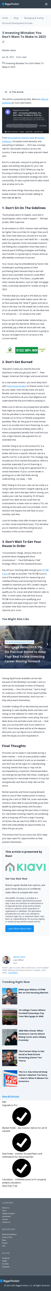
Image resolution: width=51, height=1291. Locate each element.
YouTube (5, 1264)
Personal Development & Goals (17, 23)
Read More (13, 972)
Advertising (6, 1216)
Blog (16, 18)
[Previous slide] (2, 644)
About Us (5, 1208)
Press (4, 1211)
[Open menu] (46, 4)
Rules (4, 1240)
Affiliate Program (8, 1213)
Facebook (5, 1258)
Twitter (4, 1261)
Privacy (4, 1243)
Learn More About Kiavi (19, 928)
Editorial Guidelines (9, 1234)
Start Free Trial (9, 1185)
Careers (5, 1219)
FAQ (3, 1246)
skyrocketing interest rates (21, 137)
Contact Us (6, 1222)
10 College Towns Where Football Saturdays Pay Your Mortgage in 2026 (32, 1013)
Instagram (6, 1267)
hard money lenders (16, 386)
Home (5, 18)
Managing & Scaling (34, 18)
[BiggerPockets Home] (12, 4)
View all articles (10, 1096)
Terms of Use (7, 1237)
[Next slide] (47, 644)
